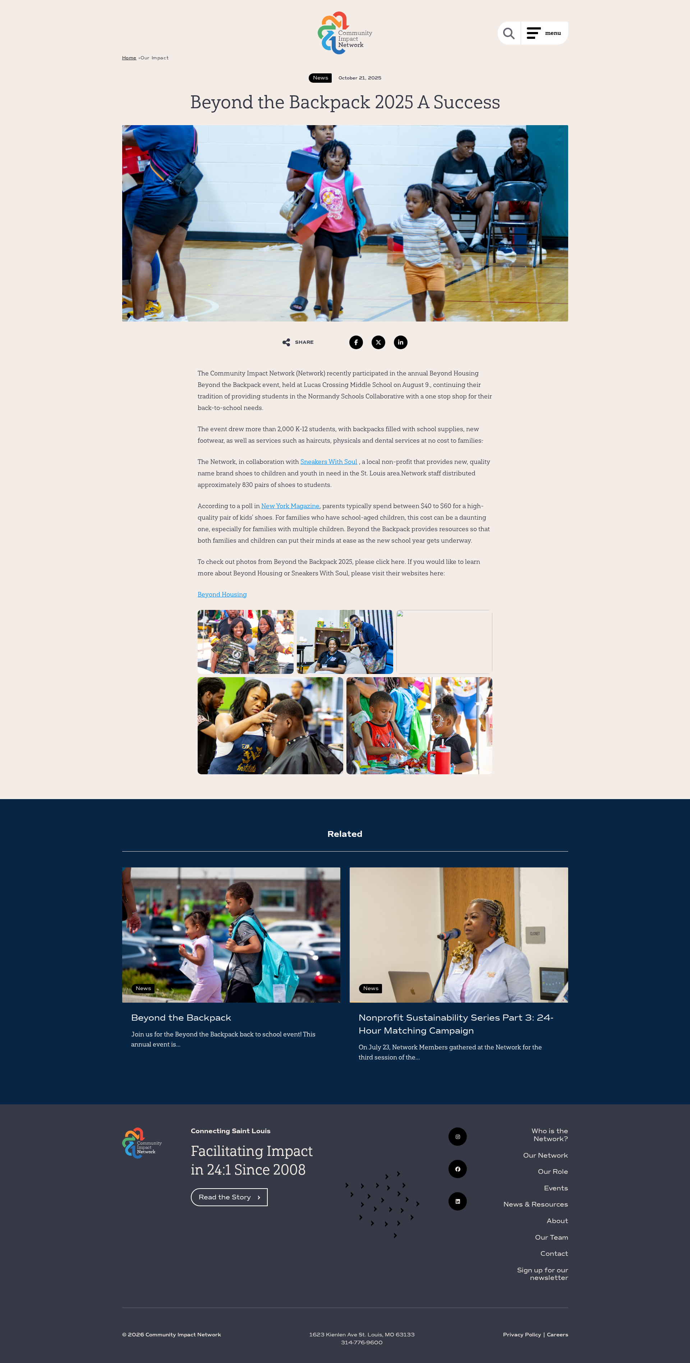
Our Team (551, 1237)
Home (129, 57)
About (557, 1221)
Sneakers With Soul (328, 461)
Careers (557, 1335)
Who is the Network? (550, 1135)
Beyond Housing (222, 594)
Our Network (545, 1155)
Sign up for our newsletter (542, 1274)
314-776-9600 (362, 1343)
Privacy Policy (522, 1335)
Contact (554, 1254)
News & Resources (535, 1204)
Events (556, 1188)
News (320, 78)
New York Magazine (290, 506)
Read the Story (225, 1197)
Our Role (553, 1172)
